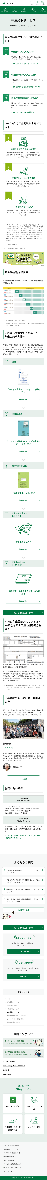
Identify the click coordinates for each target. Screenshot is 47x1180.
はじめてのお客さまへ (10, 1061)
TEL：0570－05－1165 (13, 806)
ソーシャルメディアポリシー (12, 1167)
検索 (32, 4)
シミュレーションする (23, 951)
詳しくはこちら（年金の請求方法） (25, 112)
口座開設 (42, 4)
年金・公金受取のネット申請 (23, 613)
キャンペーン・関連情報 (15, 1019)
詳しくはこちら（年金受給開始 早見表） (27, 87)
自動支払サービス (13, 1005)
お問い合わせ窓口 (9, 1160)
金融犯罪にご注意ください (12, 1149)
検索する (23, 976)
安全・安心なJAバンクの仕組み (14, 1066)
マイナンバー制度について (12, 1153)
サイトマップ (8, 1171)
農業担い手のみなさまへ (15, 1022)
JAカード (10, 999)
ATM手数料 (7, 1074)
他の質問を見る (23, 910)
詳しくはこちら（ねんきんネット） (25, 63)
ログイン (37, 4)
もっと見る (23, 779)
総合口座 (6, 1070)
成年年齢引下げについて (11, 1156)
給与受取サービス (13, 1002)
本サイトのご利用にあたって (12, 1164)
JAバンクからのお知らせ (11, 1145)
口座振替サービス (13, 1009)
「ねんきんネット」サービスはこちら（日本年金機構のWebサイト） (23, 836)
